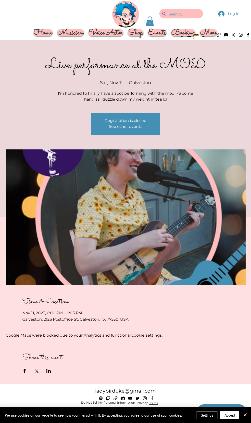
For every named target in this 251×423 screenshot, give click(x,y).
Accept (230, 415)
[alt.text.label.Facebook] (248, 34)
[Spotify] (100, 398)
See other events (125, 126)
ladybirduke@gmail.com (125, 391)
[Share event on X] (36, 371)
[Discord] (122, 398)
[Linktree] (115, 398)
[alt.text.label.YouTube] (130, 398)
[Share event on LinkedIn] (48, 371)
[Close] (245, 415)
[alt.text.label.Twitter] (137, 398)
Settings (207, 415)
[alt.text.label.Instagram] (240, 34)
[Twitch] (108, 398)
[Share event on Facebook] (24, 371)
